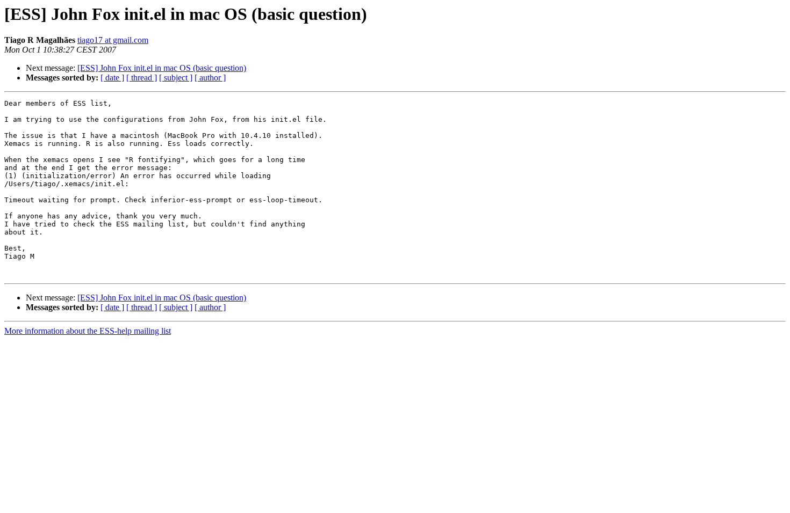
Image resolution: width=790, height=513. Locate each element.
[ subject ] (175, 77)
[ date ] (112, 77)
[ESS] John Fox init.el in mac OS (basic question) (161, 67)
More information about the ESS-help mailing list (87, 330)
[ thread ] (141, 77)
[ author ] (210, 77)
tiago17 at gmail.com (112, 40)
